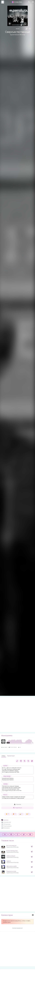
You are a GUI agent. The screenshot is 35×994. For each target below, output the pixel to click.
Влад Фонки (5, 820)
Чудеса (8, 861)
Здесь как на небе (11, 866)
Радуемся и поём (11, 871)
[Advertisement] (17, 714)
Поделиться (18, 807)
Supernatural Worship (17, 34)
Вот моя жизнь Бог (11, 845)
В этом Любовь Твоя (12, 850)
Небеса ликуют (10, 856)
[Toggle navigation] (33, 2)
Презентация (10, 755)
